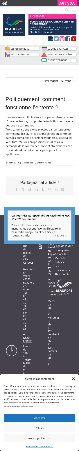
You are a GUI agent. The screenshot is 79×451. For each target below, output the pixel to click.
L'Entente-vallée (43, 162)
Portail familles (20, 54)
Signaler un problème (60, 54)
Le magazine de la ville (62, 252)
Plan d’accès (62, 274)
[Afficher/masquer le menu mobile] (74, 10)
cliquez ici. (47, 32)
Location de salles (58, 48)
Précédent (51, 81)
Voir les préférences (39, 438)
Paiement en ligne (57, 60)
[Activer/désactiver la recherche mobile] (67, 10)
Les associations (20, 48)
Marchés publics (60, 260)
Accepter (39, 418)
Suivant (66, 81)
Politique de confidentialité (39, 446)
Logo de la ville (64, 246)
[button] (73, 379)
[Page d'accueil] (5, 3)
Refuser (39, 428)
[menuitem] (68, 3)
